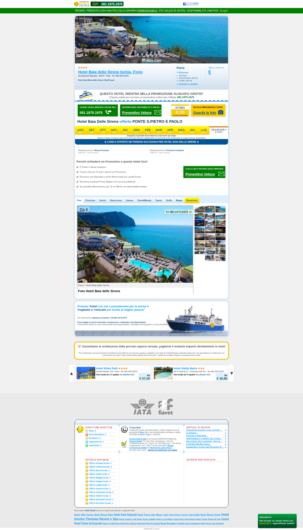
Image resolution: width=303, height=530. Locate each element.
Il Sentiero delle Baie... (197, 436)
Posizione (90, 200)
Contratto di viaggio (138, 448)
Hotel (91, 431)
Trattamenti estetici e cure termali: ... (204, 430)
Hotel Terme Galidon (146, 519)
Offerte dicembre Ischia (100, 503)
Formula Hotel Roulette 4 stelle (167, 523)
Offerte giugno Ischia (98, 481)
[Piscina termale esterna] (220, 216)
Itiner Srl (143, 432)
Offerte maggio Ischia (98, 478)
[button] (162, 450)
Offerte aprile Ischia (98, 474)
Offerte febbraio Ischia (99, 467)
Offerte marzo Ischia (98, 470)
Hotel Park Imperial (125, 514)
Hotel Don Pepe (144, 523)
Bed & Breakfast (96, 434)
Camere (129, 200)
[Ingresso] (220, 229)
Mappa (179, 200)
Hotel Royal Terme (210, 514)
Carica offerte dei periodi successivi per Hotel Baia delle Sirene (151, 141)
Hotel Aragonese (192, 523)
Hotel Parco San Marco (150, 514)
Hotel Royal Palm (103, 514)
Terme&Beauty (144, 200)
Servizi (102, 200)
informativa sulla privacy (161, 448)
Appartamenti (95, 442)
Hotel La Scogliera (164, 519)
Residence (94, 438)
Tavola (158, 200)
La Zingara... (192, 433)
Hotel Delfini (194, 515)
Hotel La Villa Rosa (111, 523)
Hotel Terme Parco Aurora (175, 515)
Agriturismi (94, 445)
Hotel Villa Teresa (83, 514)
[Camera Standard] (210, 243)
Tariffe (169, 200)
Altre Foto (153, 60)
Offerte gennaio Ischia (99, 463)
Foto (79, 200)
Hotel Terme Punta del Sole (208, 519)
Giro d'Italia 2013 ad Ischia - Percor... (204, 441)
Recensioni (192, 200)
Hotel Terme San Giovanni (212, 523)
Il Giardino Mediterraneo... (198, 444)
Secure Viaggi (135, 441)
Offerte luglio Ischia (98, 485)
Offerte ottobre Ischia (99, 496)
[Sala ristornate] (210, 250)
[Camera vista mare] (199, 243)
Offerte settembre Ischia (100, 492)
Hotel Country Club (128, 519)
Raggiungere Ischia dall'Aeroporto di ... (205, 447)
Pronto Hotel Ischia (137, 439)
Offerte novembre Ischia (100, 499)
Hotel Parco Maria (128, 523)
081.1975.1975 (111, 4)
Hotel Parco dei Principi (184, 519)
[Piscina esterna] (210, 209)
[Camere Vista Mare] (210, 229)
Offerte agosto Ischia (98, 489)
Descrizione (116, 200)
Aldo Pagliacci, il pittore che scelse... (204, 439)
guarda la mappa (188, 84)
